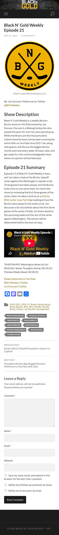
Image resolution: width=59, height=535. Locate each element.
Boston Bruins (44, 304)
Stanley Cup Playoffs (26, 309)
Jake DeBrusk (13, 325)
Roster (13, 309)
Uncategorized (42, 309)
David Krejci (30, 320)
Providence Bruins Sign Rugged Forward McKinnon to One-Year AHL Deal (24, 363)
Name (8, 431)
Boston (34, 304)
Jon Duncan (31, 325)
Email (7, 445)
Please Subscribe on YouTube (20, 278)
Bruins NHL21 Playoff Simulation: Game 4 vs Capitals (27, 348)
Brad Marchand (15, 315)
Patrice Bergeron (16, 330)
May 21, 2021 (11, 35)
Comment (10, 395)
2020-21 (26, 304)
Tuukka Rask (13, 334)
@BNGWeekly (12, 105)
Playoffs (45, 307)
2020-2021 (15, 304)
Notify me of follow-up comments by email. (30, 484)
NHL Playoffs (35, 307)
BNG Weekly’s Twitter (16, 282)
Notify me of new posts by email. (25, 490)
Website (8, 460)
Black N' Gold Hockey (30, 528)
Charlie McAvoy (37, 315)
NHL (26, 307)
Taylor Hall (36, 330)
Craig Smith (13, 320)
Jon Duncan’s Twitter (15, 286)
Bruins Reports (16, 307)
